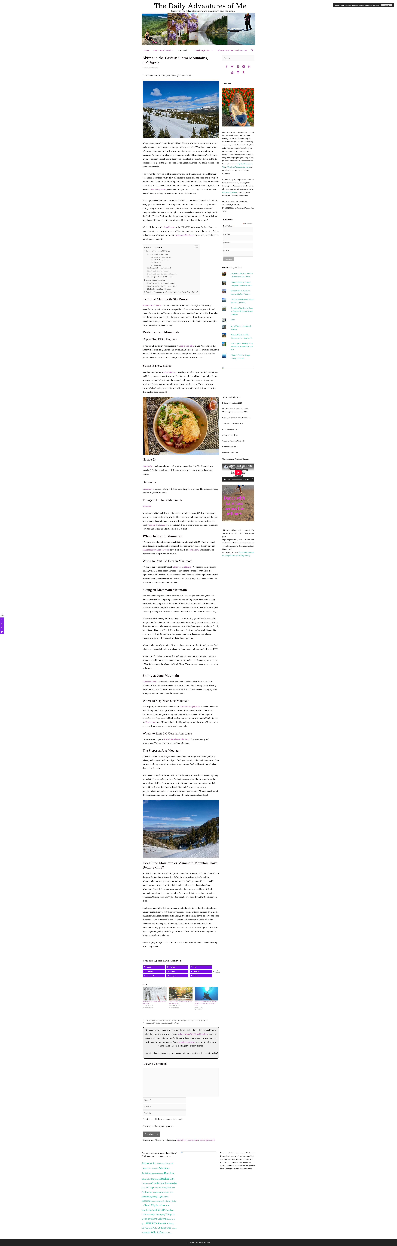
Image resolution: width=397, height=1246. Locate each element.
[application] (238, 473)
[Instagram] (238, 66)
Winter (170, 1233)
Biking (144, 1179)
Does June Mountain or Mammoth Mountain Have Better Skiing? (172, 292)
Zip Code (226, 250)
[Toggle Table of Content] (195, 247)
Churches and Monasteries (164, 1183)
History (166, 1192)
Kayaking (152, 1196)
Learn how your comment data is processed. (196, 1140)
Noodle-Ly (157, 262)
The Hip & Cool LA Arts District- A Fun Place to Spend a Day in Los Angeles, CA (177, 1020)
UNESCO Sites (154, 1223)
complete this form (186, 1042)
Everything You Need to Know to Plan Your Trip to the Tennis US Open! (242, 311)
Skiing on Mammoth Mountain (161, 277)
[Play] (225, 479)
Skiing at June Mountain (155, 280)
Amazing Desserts (158, 1173)
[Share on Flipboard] (2, 632)
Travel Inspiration (202, 50)
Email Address (228, 226)
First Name (226, 234)
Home (146, 50)
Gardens (145, 1192)
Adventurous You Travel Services (232, 50)
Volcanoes (174, 1228)
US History (168, 1223)
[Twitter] (232, 66)
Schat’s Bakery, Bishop (161, 260)
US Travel (182, 50)
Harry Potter (160, 1192)
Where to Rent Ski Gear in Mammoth (163, 274)
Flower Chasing (161, 1188)
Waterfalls (146, 1232)
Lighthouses (163, 1196)
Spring (162, 1215)
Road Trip (149, 1205)
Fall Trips (149, 1187)
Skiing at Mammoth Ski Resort (158, 251)
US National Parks (149, 1228)
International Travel (162, 50)
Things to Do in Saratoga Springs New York (162, 1023)
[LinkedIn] (249, 66)
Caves (149, 1183)
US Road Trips (164, 1228)
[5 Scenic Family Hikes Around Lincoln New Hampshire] (181, 993)
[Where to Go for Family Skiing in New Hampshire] (155, 993)
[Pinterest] (243, 66)
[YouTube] (232, 72)
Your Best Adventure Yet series (238, 167)
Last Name (226, 242)
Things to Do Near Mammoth (160, 268)
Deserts (143, 1187)
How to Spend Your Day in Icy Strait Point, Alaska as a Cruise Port (242, 346)
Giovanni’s (157, 265)
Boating (150, 1178)
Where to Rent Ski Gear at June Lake (163, 286)
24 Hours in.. (149, 1163)
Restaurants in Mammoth (159, 254)
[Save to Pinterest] (2, 628)
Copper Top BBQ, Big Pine (162, 257)
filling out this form (229, 192)
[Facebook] (226, 66)
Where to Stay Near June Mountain (163, 283)
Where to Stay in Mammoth (160, 271)
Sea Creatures (163, 1205)
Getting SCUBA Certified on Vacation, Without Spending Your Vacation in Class (206, 1003)
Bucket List (167, 1178)
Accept (386, 5)
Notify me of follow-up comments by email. (164, 1119)
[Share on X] (2, 624)
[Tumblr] (243, 72)
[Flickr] (238, 72)
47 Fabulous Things (163, 1164)
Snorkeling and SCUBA (154, 1210)
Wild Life (156, 1232)
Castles (144, 1183)
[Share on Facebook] (2, 619)
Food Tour (171, 1188)
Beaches (169, 1173)
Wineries (165, 1233)
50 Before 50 (155, 1168)
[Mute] (248, 479)
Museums (146, 1201)
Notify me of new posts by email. (159, 1126)
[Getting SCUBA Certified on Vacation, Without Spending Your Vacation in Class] (206, 993)
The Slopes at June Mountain (160, 289)
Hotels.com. (194, 550)
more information (374, 5)
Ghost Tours (152, 1192)
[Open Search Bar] (252, 50)
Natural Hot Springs (156, 1201)
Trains (169, 1219)
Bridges (157, 1179)
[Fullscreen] (252, 479)
